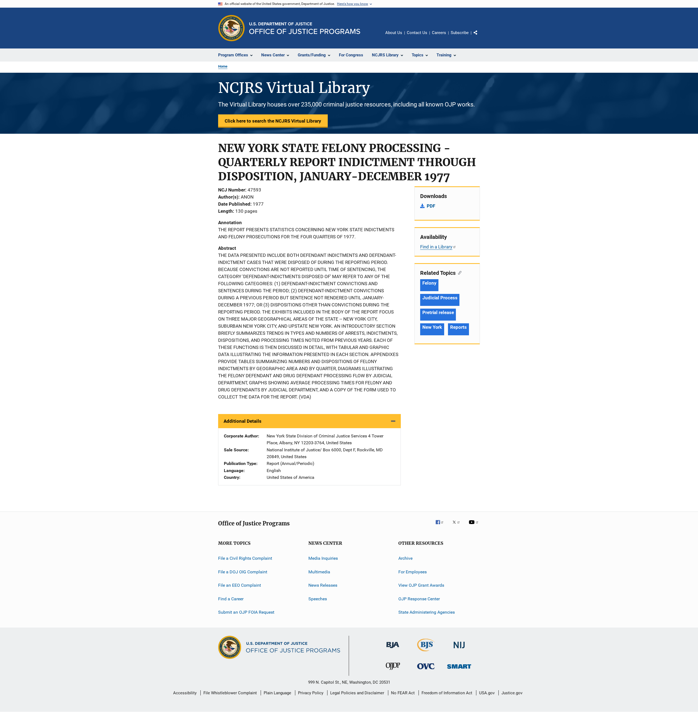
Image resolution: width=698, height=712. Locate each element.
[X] (458, 526)
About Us (393, 32)
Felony (429, 283)
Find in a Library (436, 246)
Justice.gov (511, 692)
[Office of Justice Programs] (231, 28)
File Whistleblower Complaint (230, 692)
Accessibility (185, 692)
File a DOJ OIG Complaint (242, 571)
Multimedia (319, 571)
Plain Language (277, 692)
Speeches (317, 598)
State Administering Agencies (426, 612)
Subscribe (460, 32)
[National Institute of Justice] (459, 649)
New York (432, 327)
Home (222, 66)
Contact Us (417, 32)
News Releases (322, 585)
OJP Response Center (419, 598)
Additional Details (242, 421)
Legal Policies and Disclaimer (357, 692)
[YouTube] (474, 526)
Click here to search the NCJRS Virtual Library (273, 121)
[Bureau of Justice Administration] (392, 649)
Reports (458, 327)
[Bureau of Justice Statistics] (426, 652)
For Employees (412, 571)
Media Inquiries (323, 558)
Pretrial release (438, 312)
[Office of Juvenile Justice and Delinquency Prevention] (393, 671)
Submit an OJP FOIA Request (246, 612)
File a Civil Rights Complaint (245, 558)
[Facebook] (442, 526)
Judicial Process (439, 297)
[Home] (304, 28)
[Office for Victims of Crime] (426, 670)
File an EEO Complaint (239, 585)
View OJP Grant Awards (421, 585)
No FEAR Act (403, 692)
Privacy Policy (310, 692)
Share (480, 36)
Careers (439, 32)
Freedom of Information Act (447, 692)
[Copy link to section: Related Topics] (458, 272)
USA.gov (487, 692)
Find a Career (230, 598)
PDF (431, 206)
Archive (405, 558)
